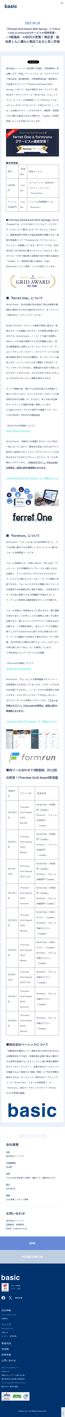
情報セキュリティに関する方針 (13, 1375)
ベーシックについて (9, 1315)
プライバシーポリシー (10, 1368)
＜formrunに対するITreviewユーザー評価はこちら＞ (31, 721)
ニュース (6, 1324)
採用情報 (6, 1354)
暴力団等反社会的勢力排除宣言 (13, 1379)
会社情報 (6, 1310)
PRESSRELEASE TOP (32, 1257)
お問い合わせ (9, 1360)
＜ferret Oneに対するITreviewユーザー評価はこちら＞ (32, 478)
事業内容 (6, 1343)
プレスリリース (7, 1328)
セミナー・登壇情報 (9, 1336)
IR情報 (5, 1349)
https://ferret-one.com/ (18, 430)
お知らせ (5, 1332)
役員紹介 (5, 1318)
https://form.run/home (18, 668)
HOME (32, 1243)
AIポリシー (6, 1371)
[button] (61, 3)
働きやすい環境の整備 (10, 1386)
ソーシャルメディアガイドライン (14, 1383)
